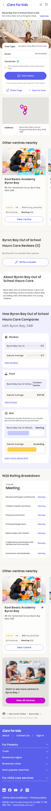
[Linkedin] (4, 790)
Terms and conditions (14, 797)
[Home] (4, 713)
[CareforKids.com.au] (25, 730)
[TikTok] (21, 790)
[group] (24, 161)
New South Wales (17, 713)
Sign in (40, 735)
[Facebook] (10, 790)
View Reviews (11, 362)
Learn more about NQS (16, 458)
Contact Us (22, 735)
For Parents (10, 745)
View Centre (24, 219)
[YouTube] (15, 790)
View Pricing (11, 402)
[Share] (40, 4)
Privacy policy (38, 797)
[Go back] (4, 4)
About (5, 735)
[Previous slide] (9, 162)
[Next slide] (39, 162)
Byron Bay (34, 713)
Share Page (16, 90)
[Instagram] (27, 790)
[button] (17, 171)
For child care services (17, 778)
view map (44, 16)
